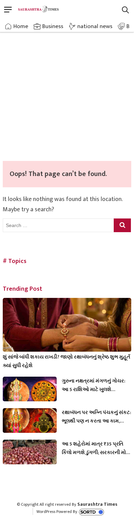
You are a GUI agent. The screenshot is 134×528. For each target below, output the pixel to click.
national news (94, 26)
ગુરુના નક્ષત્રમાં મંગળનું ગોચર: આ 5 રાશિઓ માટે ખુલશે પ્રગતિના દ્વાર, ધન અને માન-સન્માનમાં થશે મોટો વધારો (93, 385)
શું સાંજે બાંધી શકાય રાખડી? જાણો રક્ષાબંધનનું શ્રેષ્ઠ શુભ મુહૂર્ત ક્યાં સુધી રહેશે (66, 361)
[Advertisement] (67, 91)
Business (52, 26)
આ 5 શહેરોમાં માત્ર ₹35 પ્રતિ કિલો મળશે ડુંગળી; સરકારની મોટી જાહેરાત (96, 448)
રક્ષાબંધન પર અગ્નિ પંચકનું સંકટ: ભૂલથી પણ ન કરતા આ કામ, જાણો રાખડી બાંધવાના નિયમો (96, 416)
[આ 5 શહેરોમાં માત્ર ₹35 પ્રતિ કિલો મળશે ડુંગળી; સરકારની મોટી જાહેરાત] (30, 455)
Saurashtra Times (97, 504)
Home (20, 26)
